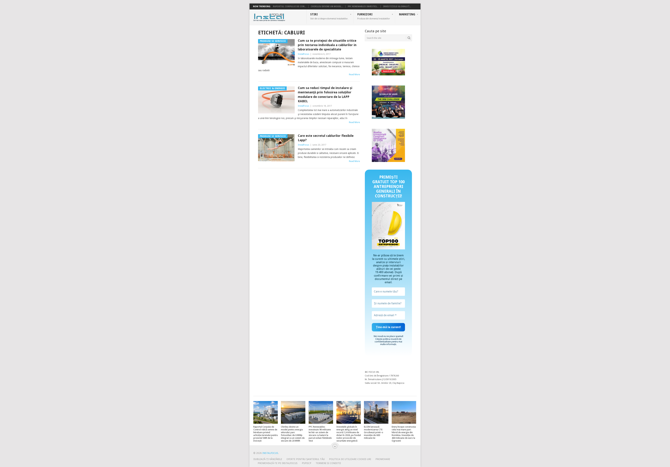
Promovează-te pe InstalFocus (277, 463)
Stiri (329, 16)
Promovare (382, 459)
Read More (354, 74)
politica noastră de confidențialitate (388, 340)
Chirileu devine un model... (327, 6)
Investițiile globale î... (397, 6)
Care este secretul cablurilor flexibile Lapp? (325, 138)
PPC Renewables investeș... (363, 6)
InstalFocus (277, 16)
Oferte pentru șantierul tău (305, 459)
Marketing (407, 14)
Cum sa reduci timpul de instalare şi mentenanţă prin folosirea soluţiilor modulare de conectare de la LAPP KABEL (325, 94)
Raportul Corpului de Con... (289, 6)
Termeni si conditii (328, 463)
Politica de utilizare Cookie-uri (350, 459)
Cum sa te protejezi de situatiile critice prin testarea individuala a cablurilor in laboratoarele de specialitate (327, 45)
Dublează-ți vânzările (267, 459)
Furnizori (373, 16)
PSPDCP (306, 463)
